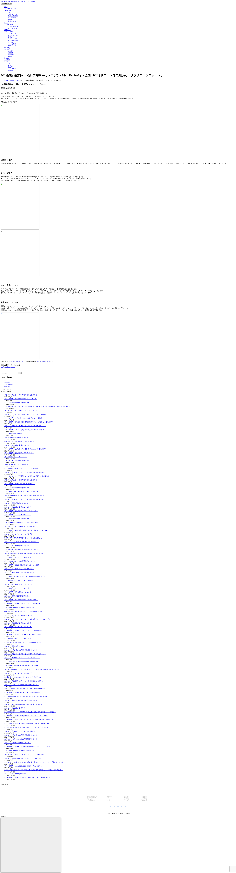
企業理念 (144, 796)
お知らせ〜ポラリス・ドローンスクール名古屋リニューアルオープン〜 (28, 619)
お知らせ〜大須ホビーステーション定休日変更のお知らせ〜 (24, 681)
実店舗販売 (91, 800)
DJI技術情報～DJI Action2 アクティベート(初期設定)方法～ (23, 634)
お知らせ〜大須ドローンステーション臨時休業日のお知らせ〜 (25, 426)
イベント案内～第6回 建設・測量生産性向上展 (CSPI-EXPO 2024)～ (26, 530)
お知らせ (7, 380)
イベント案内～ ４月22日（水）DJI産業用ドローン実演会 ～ (24, 418)
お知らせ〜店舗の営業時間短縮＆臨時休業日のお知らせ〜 (23, 553)
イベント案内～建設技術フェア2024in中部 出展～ (21, 511)
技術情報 (7, 386)
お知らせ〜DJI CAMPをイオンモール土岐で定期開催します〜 (24, 576)
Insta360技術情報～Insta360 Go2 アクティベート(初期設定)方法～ (25, 688)
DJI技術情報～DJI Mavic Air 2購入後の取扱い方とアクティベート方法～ (27, 746)
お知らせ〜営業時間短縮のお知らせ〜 (17, 402)
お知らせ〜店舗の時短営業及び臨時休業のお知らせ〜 (22, 700)
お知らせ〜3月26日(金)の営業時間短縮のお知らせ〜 (21, 685)
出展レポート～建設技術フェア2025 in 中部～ (19, 441)
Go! (20, 373)
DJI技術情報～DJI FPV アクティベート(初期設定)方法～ (22, 692)
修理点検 (126, 798)
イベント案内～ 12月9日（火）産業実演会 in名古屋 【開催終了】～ (26, 449)
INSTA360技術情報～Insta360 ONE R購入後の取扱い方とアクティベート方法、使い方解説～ (34, 762)
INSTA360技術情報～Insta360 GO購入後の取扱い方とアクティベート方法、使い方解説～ (33, 770)
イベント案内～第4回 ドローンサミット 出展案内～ (21, 468)
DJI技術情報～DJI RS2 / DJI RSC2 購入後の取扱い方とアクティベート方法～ (29, 719)
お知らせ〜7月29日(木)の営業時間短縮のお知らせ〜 (21, 650)
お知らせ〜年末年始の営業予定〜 (15, 708)
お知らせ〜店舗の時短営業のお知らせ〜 (17, 743)
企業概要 (144, 798)
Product (18, 80)
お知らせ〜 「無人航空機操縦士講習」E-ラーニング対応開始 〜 (26, 414)
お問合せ (126, 799)
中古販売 (109, 799)
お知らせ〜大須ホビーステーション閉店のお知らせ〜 (22, 658)
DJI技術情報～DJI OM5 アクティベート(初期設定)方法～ (22, 642)
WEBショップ (92, 799)
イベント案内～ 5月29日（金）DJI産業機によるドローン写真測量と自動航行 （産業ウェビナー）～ (37, 406)
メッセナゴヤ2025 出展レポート (15, 457)
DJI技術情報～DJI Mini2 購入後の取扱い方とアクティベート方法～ (26, 716)
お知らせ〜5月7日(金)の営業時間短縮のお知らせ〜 (21, 665)
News (12, 80)
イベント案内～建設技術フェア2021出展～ (18, 627)
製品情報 (7, 382)
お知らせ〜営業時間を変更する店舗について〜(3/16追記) (23, 758)
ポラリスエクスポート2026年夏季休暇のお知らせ (20, 395)
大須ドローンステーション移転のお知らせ (18, 615)
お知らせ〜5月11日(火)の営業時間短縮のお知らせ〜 (21, 661)
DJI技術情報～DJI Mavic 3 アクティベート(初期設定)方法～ (23, 631)
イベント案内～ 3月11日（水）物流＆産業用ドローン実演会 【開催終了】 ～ (30, 422)
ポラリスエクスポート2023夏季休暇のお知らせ (19, 561)
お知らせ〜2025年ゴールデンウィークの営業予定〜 (21, 491)
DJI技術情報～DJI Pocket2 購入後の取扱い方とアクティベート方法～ (27, 723)
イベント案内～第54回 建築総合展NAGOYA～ (19, 484)
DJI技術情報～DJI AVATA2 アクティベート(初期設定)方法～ (24, 538)
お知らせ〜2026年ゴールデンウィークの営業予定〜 (21, 410)
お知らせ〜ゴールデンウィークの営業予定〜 (19, 534)
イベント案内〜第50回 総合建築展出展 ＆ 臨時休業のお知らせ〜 (25, 696)
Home (6, 80)
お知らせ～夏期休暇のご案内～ (14, 646)
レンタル (109, 800)
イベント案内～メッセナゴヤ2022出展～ (17, 588)
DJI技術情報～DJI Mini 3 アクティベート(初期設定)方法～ (23, 603)
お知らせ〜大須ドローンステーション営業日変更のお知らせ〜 (25, 654)
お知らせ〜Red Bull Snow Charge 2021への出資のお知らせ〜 (24, 704)
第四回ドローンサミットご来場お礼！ (17, 464)
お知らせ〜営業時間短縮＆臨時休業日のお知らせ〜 (21, 522)
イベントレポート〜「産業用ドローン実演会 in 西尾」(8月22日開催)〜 (27, 476)
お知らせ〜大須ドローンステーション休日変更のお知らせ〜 (24, 495)
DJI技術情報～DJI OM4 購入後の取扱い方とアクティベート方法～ (26, 727)
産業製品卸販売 (91, 798)
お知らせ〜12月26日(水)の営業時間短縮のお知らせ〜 (21, 542)
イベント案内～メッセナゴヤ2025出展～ (17, 460)
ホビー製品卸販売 (92, 796)
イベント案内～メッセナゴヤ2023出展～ (17, 557)
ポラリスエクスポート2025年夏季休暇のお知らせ (20, 480)
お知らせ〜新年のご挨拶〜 (13, 433)
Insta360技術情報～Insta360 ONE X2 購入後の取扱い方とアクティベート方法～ (30, 712)
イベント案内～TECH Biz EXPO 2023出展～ (18, 580)
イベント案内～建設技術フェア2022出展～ (18, 592)
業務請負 (109, 796)
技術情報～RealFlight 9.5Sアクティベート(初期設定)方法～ (23, 611)
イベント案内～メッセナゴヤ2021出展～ (17, 638)
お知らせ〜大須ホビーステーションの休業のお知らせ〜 (22, 731)
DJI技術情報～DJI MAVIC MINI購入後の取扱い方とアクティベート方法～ (28, 777)
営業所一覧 (144, 799)
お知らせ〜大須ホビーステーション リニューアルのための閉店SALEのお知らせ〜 (31, 669)
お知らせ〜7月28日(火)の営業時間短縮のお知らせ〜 (21, 735)
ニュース (126, 800)
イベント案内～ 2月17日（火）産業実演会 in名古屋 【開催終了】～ (26, 430)
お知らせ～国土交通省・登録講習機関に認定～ (19, 573)
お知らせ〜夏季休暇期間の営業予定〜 (17, 596)
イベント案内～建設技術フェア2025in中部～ (19, 453)
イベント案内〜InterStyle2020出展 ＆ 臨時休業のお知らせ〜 (23, 766)
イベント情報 (8, 384)
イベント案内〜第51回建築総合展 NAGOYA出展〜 (21, 600)
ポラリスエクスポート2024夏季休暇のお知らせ (19, 526)
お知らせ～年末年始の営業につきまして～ (18, 445)
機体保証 (126, 796)
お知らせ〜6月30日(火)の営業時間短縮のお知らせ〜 (21, 739)
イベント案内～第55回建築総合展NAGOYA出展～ (20, 399)
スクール (109, 798)
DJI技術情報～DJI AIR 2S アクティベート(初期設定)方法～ (23, 677)
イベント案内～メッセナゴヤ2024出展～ (17, 515)
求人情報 (144, 800)
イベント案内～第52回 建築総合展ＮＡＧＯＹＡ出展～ (22, 565)
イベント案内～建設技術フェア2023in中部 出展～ (21, 549)
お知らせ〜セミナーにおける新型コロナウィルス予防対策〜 (24, 754)
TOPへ (3, 817)
